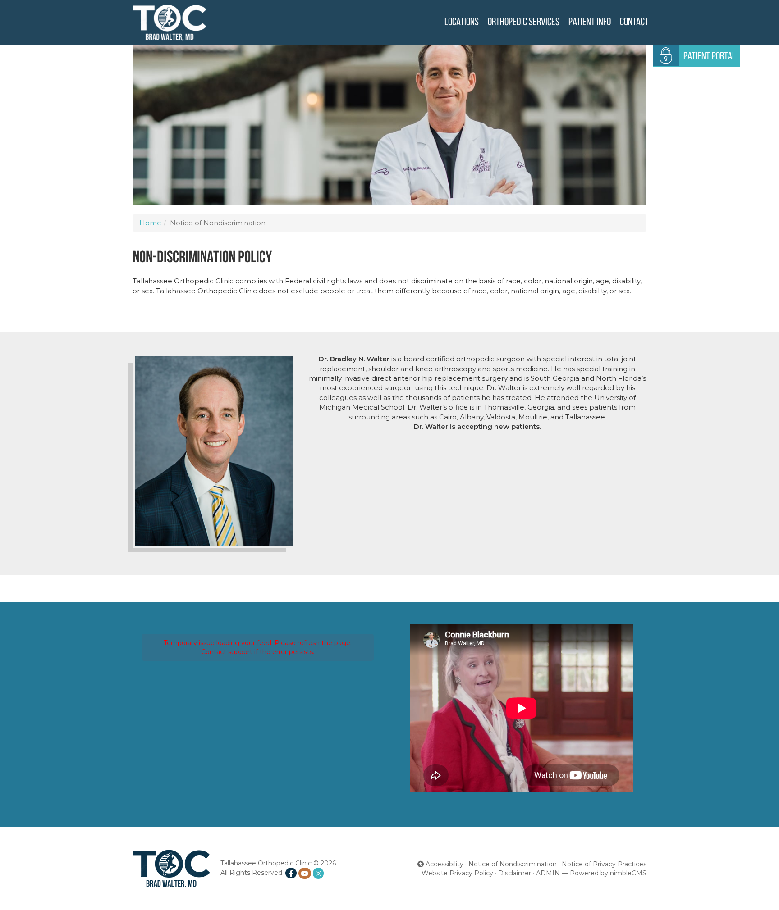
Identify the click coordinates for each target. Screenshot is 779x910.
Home (150, 222)
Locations (461, 22)
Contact (634, 22)
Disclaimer (514, 873)
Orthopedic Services (523, 22)
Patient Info (589, 22)
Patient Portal (709, 56)
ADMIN (548, 873)
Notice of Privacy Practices (604, 864)
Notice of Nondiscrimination (512, 864)
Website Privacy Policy (457, 873)
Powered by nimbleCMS (608, 873)
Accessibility (443, 864)
